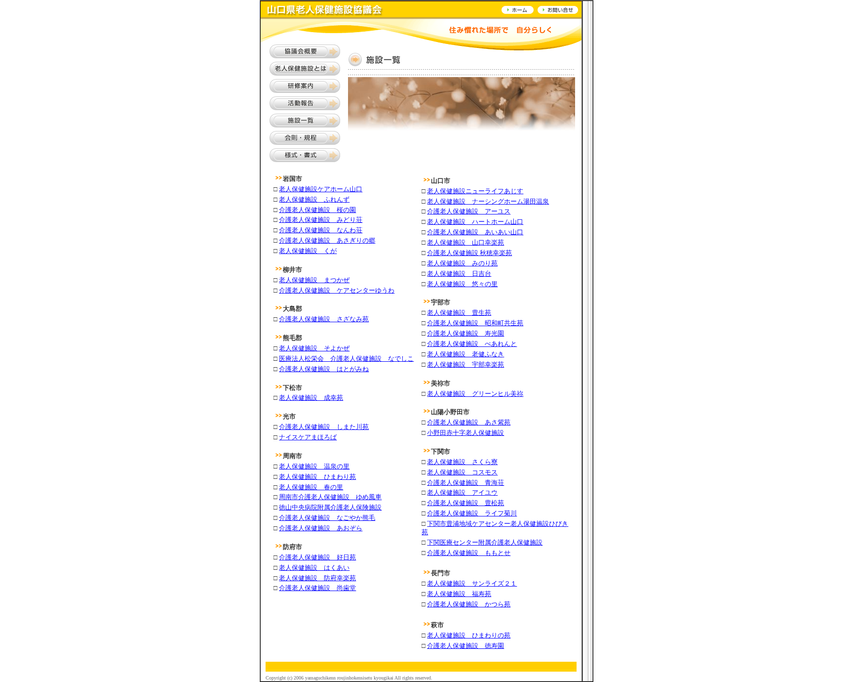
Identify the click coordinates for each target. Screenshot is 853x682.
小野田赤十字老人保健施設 (465, 432)
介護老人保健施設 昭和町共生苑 (475, 323)
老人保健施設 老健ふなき (465, 354)
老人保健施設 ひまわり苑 (317, 476)
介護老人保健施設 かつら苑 (468, 604)
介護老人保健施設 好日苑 (317, 557)
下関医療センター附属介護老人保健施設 (485, 542)
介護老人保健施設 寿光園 (465, 333)
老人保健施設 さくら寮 (462, 462)
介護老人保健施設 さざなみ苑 (324, 319)
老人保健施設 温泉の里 (314, 466)
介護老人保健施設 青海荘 (465, 482)
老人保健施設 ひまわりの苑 (468, 635)
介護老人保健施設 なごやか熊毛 (327, 517)
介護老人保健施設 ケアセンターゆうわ (336, 290)
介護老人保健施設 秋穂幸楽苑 (469, 252)
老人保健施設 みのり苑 (462, 263)
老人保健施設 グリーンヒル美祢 (475, 393)
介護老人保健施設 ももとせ (468, 552)
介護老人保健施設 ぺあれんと (472, 343)
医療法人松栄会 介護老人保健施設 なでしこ (346, 358)
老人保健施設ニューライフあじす (475, 191)
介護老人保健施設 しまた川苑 (324, 426)
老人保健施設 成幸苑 (311, 397)
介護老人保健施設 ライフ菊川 (472, 513)
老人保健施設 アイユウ (462, 492)
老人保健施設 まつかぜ (314, 280)
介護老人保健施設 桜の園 (317, 209)
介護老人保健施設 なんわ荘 (320, 230)
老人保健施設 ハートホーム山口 (475, 221)
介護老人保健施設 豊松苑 (465, 503)
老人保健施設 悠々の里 (462, 284)
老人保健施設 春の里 (311, 487)
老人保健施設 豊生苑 (459, 312)
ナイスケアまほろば (308, 437)
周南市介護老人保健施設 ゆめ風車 (330, 497)
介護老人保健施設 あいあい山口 (475, 232)
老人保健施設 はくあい (314, 567)
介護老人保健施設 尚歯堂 (317, 588)
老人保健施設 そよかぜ (314, 348)
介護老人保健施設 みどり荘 (320, 219)
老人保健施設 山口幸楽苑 (465, 242)
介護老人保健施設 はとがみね (324, 369)
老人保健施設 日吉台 (459, 273)
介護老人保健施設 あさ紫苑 (468, 422)
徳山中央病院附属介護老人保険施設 (330, 507)
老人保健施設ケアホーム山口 (320, 189)
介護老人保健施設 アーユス (468, 211)
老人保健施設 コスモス (462, 472)
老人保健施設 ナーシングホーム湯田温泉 (488, 201)
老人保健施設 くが (308, 251)
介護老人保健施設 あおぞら (320, 528)
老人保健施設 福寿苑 (459, 593)
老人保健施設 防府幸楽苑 (317, 578)
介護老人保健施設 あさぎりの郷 (327, 240)
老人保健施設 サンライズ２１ (472, 583)
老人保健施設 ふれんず (314, 199)
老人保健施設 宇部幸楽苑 (465, 364)
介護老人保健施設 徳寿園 (465, 645)
